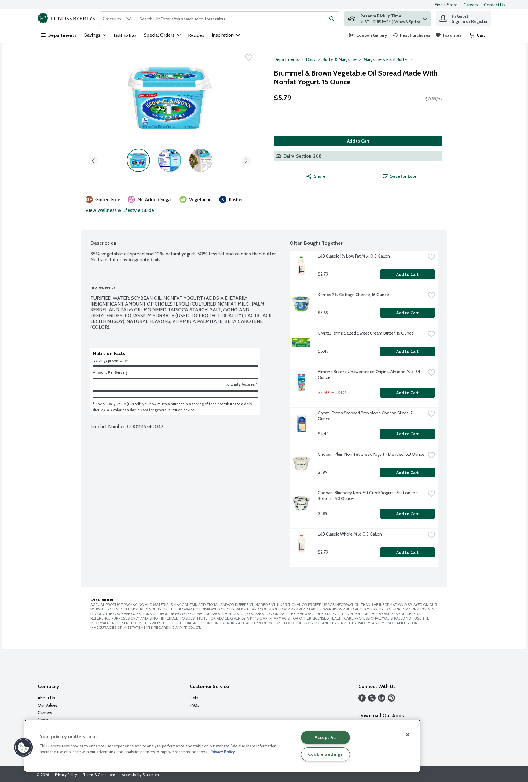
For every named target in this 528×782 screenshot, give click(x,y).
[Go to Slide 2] (169, 160)
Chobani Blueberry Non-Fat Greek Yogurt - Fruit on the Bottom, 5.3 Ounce (368, 495)
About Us (46, 698)
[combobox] (117, 18)
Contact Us (494, 4)
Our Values (48, 705)
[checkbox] (248, 57)
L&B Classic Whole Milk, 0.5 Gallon (350, 534)
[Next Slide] (246, 160)
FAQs (195, 705)
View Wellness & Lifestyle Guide (120, 210)
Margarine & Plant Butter (386, 59)
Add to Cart (358, 141)
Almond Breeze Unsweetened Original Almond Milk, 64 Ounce (369, 374)
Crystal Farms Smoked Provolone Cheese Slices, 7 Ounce (365, 415)
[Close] (407, 734)
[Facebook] (362, 700)
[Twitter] (372, 700)
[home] (67, 18)
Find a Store (446, 4)
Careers (471, 4)
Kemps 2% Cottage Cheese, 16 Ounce (353, 294)
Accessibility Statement (141, 774)
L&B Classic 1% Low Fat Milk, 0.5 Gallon (354, 256)
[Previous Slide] (93, 160)
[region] (222, 746)
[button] (424, 17)
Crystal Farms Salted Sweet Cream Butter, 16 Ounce (366, 333)
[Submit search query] (332, 19)
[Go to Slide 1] (138, 160)
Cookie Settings (325, 754)
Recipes (196, 35)
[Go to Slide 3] (200, 160)
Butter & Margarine (340, 59)
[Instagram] (381, 700)
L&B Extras (125, 35)
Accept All (325, 737)
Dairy (311, 59)
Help (194, 698)
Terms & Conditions (99, 774)
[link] (368, 35)
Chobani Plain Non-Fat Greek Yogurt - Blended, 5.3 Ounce (371, 454)
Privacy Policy (66, 774)
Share (319, 176)
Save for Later (404, 176)
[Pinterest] (391, 700)
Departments (62, 35)
